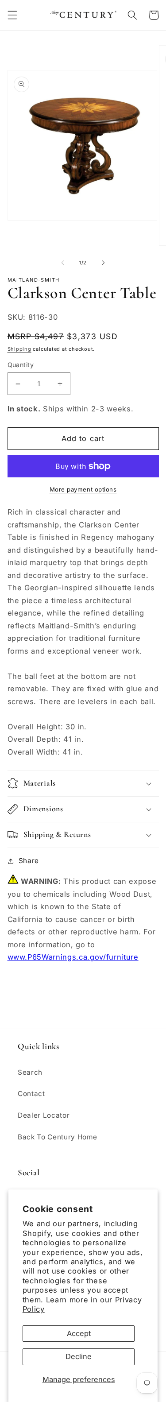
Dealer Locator (43, 1115)
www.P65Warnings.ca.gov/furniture (73, 957)
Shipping (19, 349)
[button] (12, 15)
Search (30, 1072)
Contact (31, 1093)
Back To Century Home (57, 1137)
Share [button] (29, 860)
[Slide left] (62, 262)
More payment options (83, 489)
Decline (79, 1356)
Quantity (21, 364)
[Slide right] (103, 262)
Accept (79, 1333)
